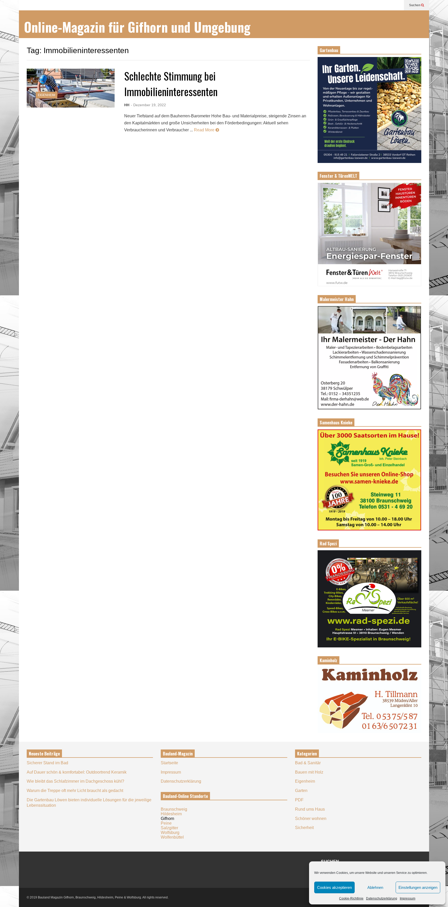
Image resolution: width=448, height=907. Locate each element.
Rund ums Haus (310, 809)
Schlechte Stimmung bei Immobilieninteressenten (171, 83)
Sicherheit (304, 827)
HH (126, 105)
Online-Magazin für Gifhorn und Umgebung (137, 27)
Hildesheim (171, 814)
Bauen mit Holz (309, 772)
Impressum (407, 898)
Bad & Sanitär (308, 763)
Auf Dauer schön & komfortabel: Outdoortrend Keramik (77, 772)
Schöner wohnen (310, 818)
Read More (204, 130)
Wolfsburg (170, 832)
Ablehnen (375, 887)
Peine (166, 823)
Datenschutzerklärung (381, 898)
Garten (301, 790)
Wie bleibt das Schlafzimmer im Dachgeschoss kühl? (75, 781)
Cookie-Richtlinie (351, 898)
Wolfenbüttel (172, 837)
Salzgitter (169, 828)
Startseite (169, 763)
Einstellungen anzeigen (417, 887)
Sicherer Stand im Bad (47, 763)
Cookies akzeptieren (334, 887)
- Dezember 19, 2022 (148, 105)
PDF (299, 800)
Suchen (415, 5)
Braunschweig (174, 809)
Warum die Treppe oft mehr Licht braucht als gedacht (75, 790)
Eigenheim (46, 95)
